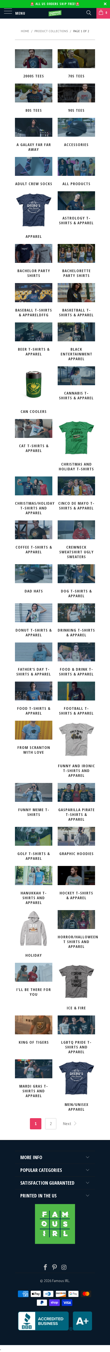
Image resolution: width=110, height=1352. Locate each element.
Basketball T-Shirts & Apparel (76, 300)
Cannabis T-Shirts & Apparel (76, 383)
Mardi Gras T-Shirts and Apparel (33, 1079)
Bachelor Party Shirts (33, 261)
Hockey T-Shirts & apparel (76, 883)
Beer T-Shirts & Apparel (33, 340)
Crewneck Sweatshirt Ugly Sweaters (76, 540)
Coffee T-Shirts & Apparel (33, 537)
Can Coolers (33, 390)
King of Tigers (33, 1030)
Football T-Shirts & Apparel (76, 699)
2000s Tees (33, 64)
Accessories (76, 133)
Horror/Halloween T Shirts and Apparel (76, 930)
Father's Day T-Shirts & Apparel (33, 660)
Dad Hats (33, 579)
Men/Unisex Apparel (76, 1086)
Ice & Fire (76, 987)
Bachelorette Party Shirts (76, 261)
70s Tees (76, 64)
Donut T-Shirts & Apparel (33, 620)
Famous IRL (60, 1281)
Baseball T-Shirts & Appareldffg (33, 300)
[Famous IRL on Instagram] (64, 1268)
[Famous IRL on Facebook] (45, 1268)
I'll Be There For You (33, 980)
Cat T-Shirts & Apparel (33, 436)
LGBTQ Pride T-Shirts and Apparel (76, 1035)
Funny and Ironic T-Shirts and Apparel (76, 750)
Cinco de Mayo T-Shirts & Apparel (76, 494)
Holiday (33, 934)
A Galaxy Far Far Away (33, 135)
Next (67, 1123)
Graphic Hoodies (76, 842)
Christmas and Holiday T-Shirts (76, 445)
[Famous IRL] (55, 13)
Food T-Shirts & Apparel (33, 699)
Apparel (33, 215)
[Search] (88, 12)
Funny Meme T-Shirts (33, 800)
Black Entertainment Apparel (76, 342)
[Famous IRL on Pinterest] (55, 1268)
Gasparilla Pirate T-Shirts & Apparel (76, 803)
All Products (76, 172)
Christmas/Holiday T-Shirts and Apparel (33, 496)
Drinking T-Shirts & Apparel (76, 620)
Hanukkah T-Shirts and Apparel (33, 886)
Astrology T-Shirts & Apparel (76, 208)
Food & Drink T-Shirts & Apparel (76, 660)
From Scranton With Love (33, 738)
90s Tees (76, 99)
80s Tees (33, 99)
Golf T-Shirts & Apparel (33, 844)
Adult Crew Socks (33, 172)
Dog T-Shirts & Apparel (76, 581)
